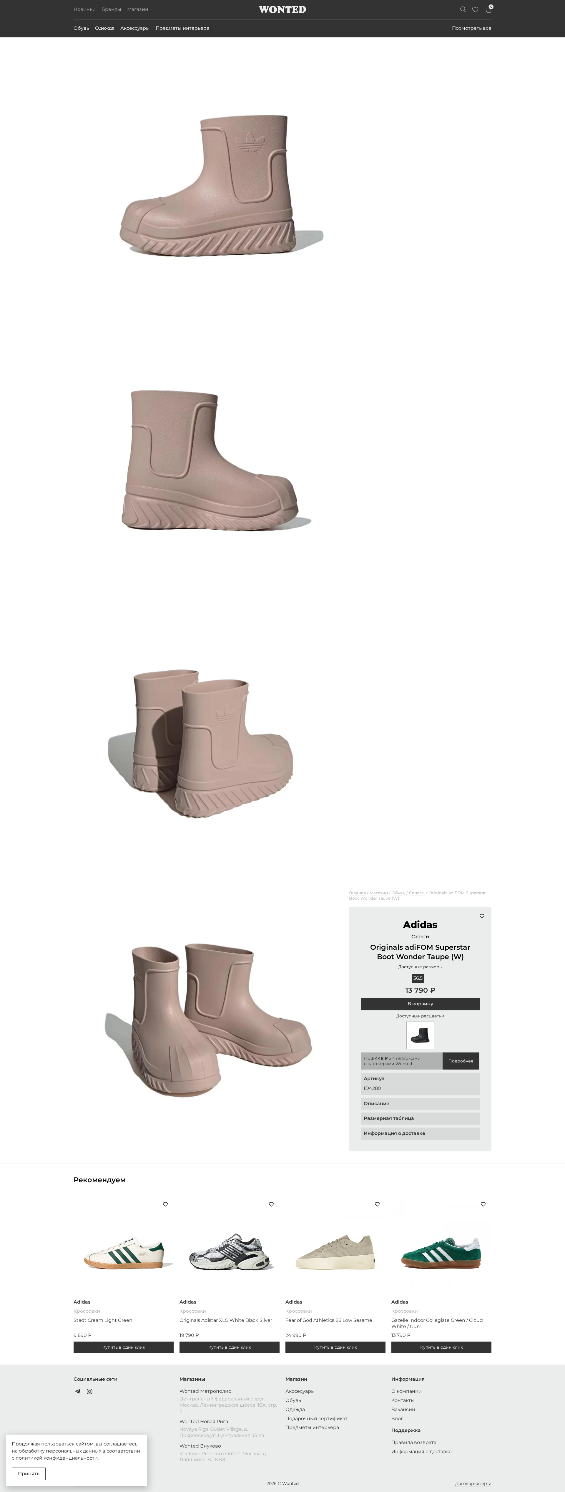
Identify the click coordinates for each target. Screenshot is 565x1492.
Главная (357, 893)
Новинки (85, 9)
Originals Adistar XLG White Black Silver (226, 1320)
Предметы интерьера (182, 28)
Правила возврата (413, 1442)
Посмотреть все (471, 28)
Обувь (81, 28)
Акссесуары (300, 1391)
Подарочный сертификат (316, 1418)
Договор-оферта (473, 1483)
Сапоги (417, 893)
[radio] (418, 978)
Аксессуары (135, 28)
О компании (406, 1391)
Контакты (403, 1400)
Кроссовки (87, 1311)
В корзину (420, 1004)
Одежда (104, 28)
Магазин (137, 9)
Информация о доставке (421, 1451)
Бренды (111, 9)
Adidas (420, 924)
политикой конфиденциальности (57, 1458)
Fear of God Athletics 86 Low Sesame (328, 1320)
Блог (397, 1418)
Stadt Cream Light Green (103, 1320)
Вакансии (403, 1409)
